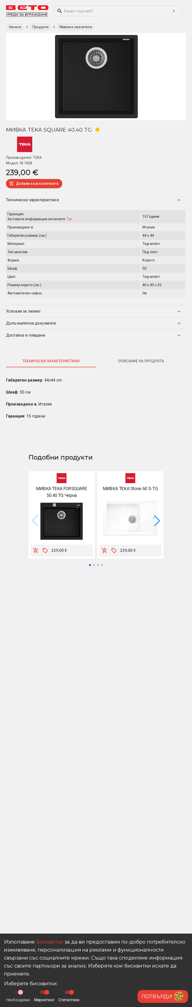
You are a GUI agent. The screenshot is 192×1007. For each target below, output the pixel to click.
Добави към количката (37, 184)
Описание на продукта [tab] (141, 361)
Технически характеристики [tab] (51, 361)
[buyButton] (36, 550)
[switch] (46, 992)
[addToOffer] (45, 550)
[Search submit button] (174, 10)
